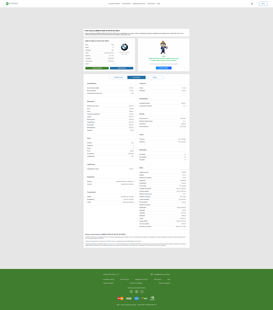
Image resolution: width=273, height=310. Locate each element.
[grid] (136, 156)
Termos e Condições (164, 283)
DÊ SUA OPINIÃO (163, 68)
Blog (158, 3)
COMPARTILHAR (122, 68)
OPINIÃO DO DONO (118, 77)
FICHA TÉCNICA (136, 77)
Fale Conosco (151, 3)
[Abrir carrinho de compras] (252, 3)
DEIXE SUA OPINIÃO (97, 68)
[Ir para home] (12, 3)
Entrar (263, 3)
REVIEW (154, 77)
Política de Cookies (108, 283)
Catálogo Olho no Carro (139, 3)
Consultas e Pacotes (114, 3)
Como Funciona (126, 3)
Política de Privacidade (136, 283)
